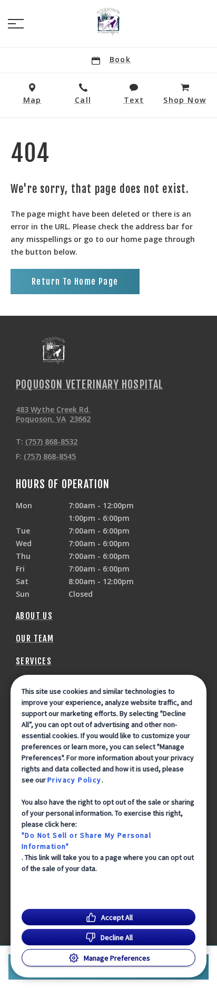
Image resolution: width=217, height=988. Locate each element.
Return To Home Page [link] (75, 281)
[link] (108, 21)
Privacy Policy (74, 779)
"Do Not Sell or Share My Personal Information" (86, 840)
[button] (16, 23)
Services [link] (34, 661)
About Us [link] (34, 616)
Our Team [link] (35, 638)
